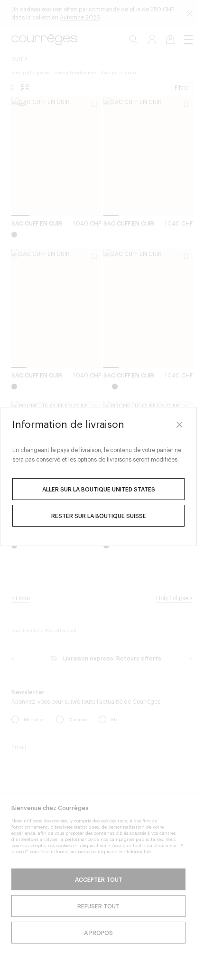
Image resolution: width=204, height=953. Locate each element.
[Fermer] (179, 424)
